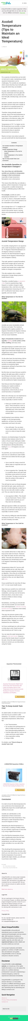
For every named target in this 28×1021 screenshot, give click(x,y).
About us (4, 998)
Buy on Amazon (20, 696)
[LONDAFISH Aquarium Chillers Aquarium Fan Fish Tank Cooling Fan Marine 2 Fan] (14, 775)
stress (9, 447)
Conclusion (5, 160)
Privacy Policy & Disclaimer (9, 1000)
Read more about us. (7, 889)
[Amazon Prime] (23, 694)
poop (5, 579)
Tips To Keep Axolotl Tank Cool (10, 158)
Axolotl (4, 864)
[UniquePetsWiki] (6, 3)
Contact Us (5, 1002)
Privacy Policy (5, 910)
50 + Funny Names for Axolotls (9, 866)
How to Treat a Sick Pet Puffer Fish (10, 867)
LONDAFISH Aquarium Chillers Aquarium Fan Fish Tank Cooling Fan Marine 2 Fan (13, 785)
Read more (22, 12)
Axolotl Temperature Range (9, 149)
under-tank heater (12, 636)
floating (9, 340)
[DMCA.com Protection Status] (14, 1019)
